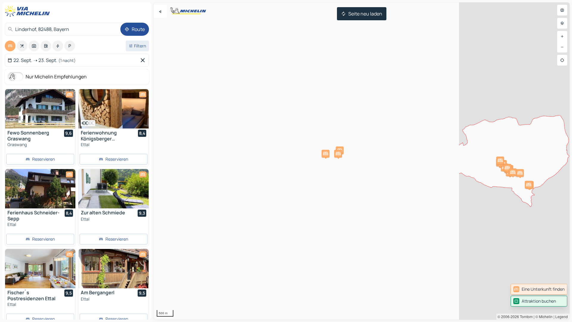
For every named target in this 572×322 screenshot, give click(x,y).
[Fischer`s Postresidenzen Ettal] (40, 268)
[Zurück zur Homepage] (28, 11)
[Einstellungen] (562, 23)
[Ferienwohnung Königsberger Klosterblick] (113, 109)
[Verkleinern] (562, 47)
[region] (362, 161)
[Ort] (562, 60)
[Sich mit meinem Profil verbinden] (562, 10)
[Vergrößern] (562, 36)
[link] (539, 289)
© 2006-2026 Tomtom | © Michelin (525, 316)
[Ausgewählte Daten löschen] (144, 60)
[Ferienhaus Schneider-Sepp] (40, 188)
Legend (561, 316)
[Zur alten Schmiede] (113, 188)
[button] (520, 173)
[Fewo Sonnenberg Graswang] (40, 109)
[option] (10, 46)
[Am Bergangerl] (113, 268)
